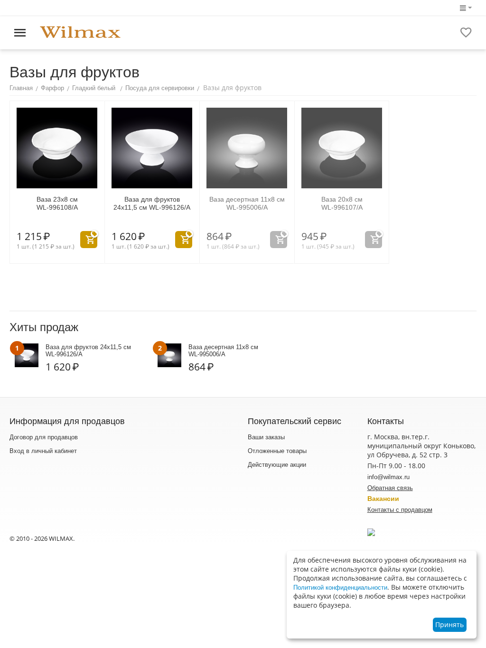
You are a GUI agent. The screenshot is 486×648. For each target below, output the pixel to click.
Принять (449, 624)
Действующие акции (277, 464)
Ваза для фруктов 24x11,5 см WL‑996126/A (151, 203)
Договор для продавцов (43, 437)
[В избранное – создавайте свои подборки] (466, 32)
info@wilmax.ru (388, 477)
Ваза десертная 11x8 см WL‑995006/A (247, 203)
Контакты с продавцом (399, 509)
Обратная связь (390, 487)
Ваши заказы (266, 437)
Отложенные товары (277, 450)
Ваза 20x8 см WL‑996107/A (342, 203)
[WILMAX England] (80, 32)
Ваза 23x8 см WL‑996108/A (57, 203)
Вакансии (383, 498)
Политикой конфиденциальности (340, 587)
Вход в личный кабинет (43, 450)
